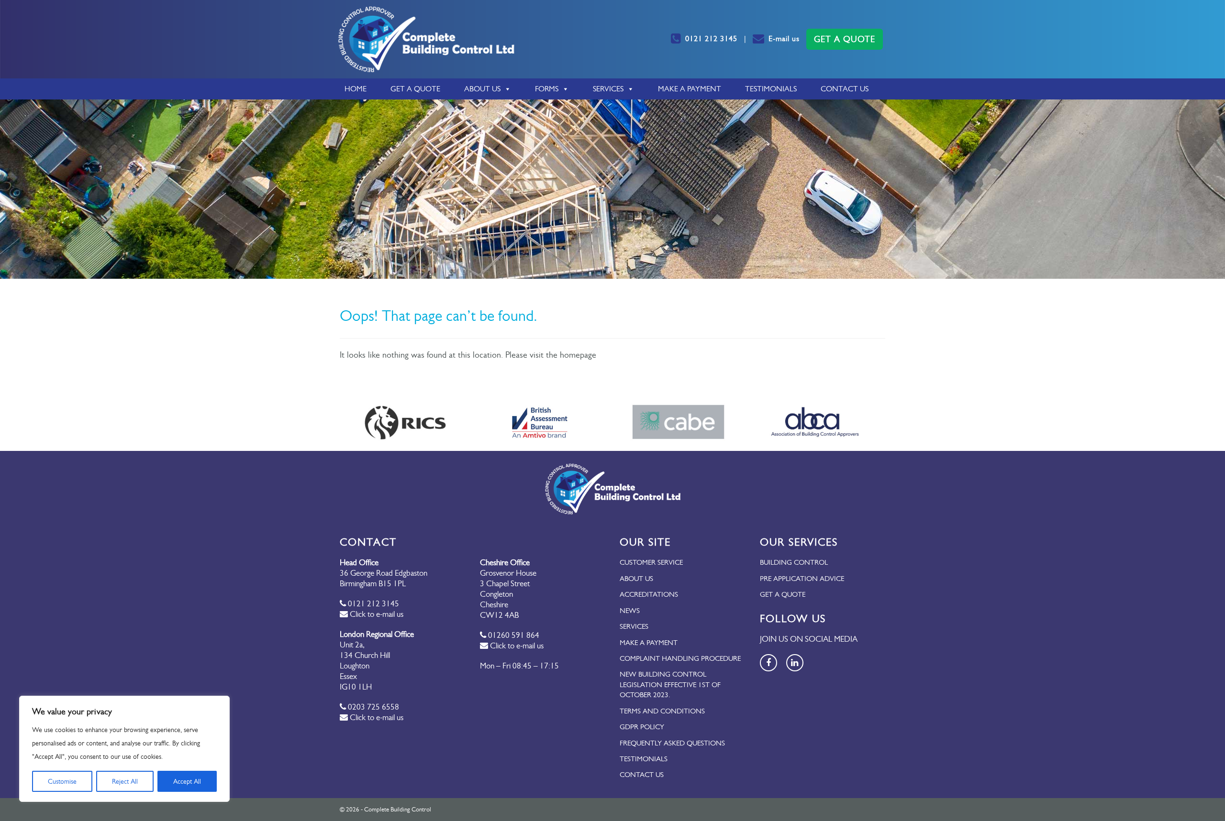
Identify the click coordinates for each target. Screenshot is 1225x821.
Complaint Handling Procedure (680, 658)
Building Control (794, 562)
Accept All (187, 781)
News (630, 610)
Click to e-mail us (375, 614)
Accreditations (649, 594)
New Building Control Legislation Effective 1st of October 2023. (670, 684)
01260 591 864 (512, 635)
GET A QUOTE (844, 39)
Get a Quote (415, 88)
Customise (62, 781)
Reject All (125, 781)
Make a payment (689, 88)
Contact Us (845, 88)
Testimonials (771, 88)
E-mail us (784, 38)
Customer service (651, 562)
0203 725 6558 (372, 707)
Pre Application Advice (802, 578)
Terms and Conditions (662, 711)
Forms (546, 88)
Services (608, 88)
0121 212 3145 (711, 38)
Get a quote (782, 594)
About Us (482, 88)
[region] (124, 749)
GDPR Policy (642, 726)
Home (356, 88)
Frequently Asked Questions (672, 743)
